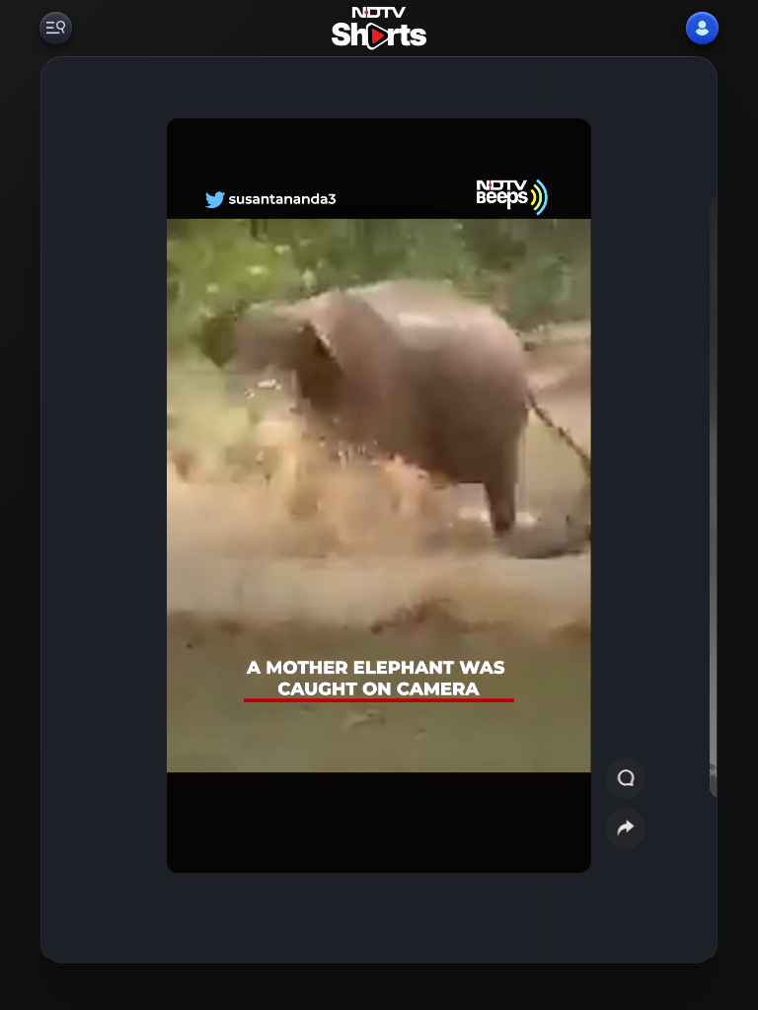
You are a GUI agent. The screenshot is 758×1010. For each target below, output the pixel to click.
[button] (675, 510)
